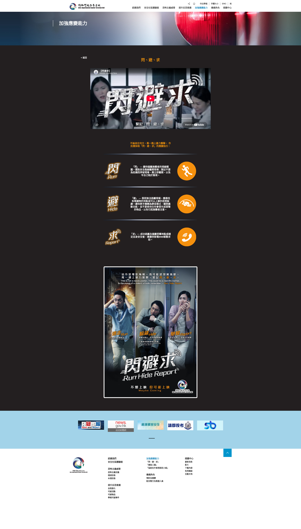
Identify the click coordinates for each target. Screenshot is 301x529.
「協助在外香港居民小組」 (157, 468)
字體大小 (214, 4)
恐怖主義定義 (113, 472)
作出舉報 (203, 4)
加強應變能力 (201, 7)
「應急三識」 (152, 465)
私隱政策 (82, 517)
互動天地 (188, 474)
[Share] (189, 3)
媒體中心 (227, 7)
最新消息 (188, 462)
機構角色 (215, 7)
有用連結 (188, 471)
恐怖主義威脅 (168, 7)
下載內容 (188, 468)
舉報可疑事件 (113, 498)
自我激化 (111, 488)
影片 (187, 465)
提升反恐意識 (185, 7)
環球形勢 (111, 475)
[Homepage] (87, 6)
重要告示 (72, 517)
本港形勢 (111, 478)
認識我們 (136, 7)
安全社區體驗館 (151, 7)
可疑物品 (111, 494)
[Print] (194, 3)
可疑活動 (111, 491)
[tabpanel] (91, 425)
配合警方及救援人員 (154, 481)
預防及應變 (151, 478)
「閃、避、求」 (153, 462)
